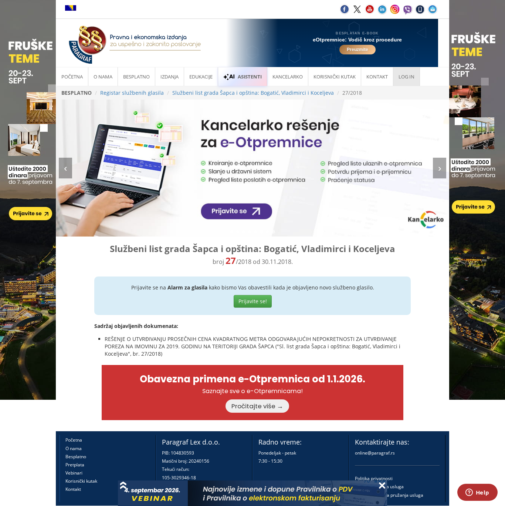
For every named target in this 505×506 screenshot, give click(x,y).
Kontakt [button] (377, 76)
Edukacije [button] (201, 76)
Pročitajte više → (257, 406)
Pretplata (74, 465)
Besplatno (136, 76)
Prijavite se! (252, 301)
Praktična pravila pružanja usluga (389, 495)
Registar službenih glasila (132, 92)
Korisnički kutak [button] (334, 76)
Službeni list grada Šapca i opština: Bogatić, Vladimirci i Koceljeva (253, 92)
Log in (406, 76)
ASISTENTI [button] (250, 76)
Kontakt (73, 489)
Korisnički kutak (81, 481)
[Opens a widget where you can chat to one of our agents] (477, 493)
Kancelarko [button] (287, 76)
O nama (103, 76)
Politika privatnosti (374, 478)
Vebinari (73, 473)
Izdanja (169, 76)
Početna (72, 76)
